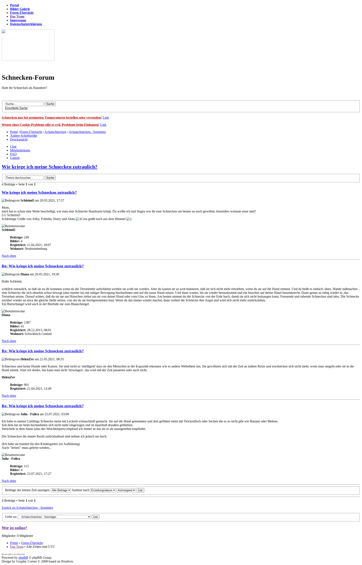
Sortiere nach (81, 490)
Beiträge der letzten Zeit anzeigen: (28, 490)
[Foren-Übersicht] (28, 59)
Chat (13, 146)
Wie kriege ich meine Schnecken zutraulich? (49, 166)
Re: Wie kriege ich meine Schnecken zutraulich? (43, 266)
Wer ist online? (14, 528)
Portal (14, 132)
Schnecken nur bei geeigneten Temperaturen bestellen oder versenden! (52, 117)
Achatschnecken (55, 132)
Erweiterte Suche (16, 108)
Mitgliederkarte (20, 150)
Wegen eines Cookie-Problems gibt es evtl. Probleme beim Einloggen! (50, 124)
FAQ (13, 154)
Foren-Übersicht (31, 132)
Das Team (16, 546)
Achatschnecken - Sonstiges (87, 132)
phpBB (23, 557)
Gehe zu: (11, 516)
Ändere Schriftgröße (23, 135)
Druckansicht (19, 139)
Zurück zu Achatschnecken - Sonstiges (27, 507)
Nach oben (9, 256)
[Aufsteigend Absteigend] (130, 490)
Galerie (15, 158)
